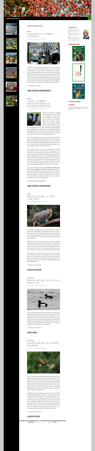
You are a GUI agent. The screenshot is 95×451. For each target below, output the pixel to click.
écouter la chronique (33, 264)
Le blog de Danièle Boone (13, 18)
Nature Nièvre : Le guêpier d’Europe (43, 344)
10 (49, 422)
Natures (29, 31)
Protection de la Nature (45, 90)
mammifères (35, 90)
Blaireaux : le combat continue (40, 35)
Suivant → (55, 422)
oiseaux (34, 332)
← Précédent (30, 422)
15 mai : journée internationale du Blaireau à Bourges (39, 104)
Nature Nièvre (38, 269)
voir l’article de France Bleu (34, 85)
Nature (29, 332)
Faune (28, 277)
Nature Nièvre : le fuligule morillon (43, 281)
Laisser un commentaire (40, 39)
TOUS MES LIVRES (74, 101)
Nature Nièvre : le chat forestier (41, 197)
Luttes (29, 90)
